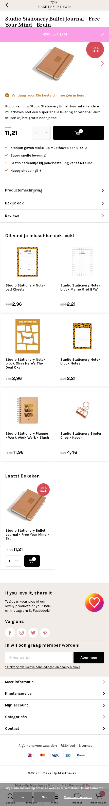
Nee (44, 797)
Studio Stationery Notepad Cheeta (25, 287)
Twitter (33, 633)
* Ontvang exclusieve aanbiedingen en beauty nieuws (42, 667)
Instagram (21, 633)
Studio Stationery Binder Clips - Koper (81, 435)
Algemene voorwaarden (38, 745)
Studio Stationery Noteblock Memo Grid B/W (80, 287)
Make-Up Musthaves (59, 773)
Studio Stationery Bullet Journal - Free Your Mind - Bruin (27, 534)
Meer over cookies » (78, 797)
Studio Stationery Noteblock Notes (80, 361)
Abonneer (88, 657)
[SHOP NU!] (32, 561)
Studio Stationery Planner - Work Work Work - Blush (27, 435)
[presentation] (99, 63)
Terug (6, 5)
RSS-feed (68, 745)
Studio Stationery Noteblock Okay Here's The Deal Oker (25, 363)
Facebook (10, 633)
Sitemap (86, 745)
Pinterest (45, 633)
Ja (22, 797)
